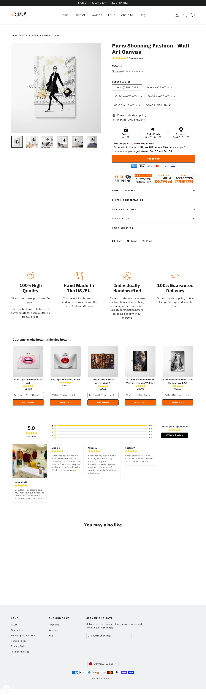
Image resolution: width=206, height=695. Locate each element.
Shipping (116, 71)
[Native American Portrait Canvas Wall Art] (177, 361)
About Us (127, 15)
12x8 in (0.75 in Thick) (126, 87)
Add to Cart (28, 402)
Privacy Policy (19, 646)
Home (65, 15)
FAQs (111, 15)
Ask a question (122, 228)
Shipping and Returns (23, 635)
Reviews (97, 15)
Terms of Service (20, 651)
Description (120, 219)
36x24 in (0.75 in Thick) (161, 96)
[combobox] (28, 395)
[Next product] (198, 376)
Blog (142, 15)
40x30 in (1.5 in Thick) (127, 105)
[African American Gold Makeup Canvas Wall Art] (140, 361)
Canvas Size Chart (125, 209)
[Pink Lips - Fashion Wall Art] (28, 361)
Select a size (121, 82)
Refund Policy (18, 641)
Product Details (123, 190)
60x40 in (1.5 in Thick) (158, 105)
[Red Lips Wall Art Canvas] (65, 361)
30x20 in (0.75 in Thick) (128, 96)
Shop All (80, 15)
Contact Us (17, 630)
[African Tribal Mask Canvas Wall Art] (103, 361)
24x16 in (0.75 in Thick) (158, 87)
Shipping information (127, 200)
